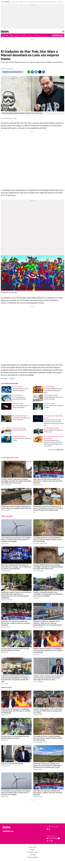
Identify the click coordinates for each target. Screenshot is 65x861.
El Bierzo (44, 35)
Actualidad (5, 35)
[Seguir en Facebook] (51, 838)
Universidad (36, 35)
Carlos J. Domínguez (6, 485)
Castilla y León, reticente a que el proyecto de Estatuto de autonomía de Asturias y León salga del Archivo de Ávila (48, 678)
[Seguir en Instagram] (56, 838)
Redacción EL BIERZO (6, 599)
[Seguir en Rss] (52, 840)
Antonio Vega (4, 543)
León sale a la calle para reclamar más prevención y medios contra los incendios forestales (47, 481)
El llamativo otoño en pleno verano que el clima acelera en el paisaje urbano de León (16, 507)
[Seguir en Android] (47, 829)
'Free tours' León (22, 1)
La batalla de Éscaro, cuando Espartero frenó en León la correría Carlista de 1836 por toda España (47, 539)
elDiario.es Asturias (38, 627)
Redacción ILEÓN (37, 485)
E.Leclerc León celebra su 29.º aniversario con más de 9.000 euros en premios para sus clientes (47, 711)
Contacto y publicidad (32, 857)
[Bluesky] (36, 71)
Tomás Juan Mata (5, 765)
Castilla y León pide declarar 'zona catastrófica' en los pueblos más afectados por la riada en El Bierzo (47, 594)
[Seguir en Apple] (49, 829)
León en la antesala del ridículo (12, 763)
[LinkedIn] (43, 71)
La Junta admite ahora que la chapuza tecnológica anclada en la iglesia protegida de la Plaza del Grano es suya (16, 481)
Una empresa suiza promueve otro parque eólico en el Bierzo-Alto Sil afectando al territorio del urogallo (16, 539)
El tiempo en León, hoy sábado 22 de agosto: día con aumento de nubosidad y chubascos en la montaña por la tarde (47, 765)
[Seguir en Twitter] (50, 838)
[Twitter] (39, 71)
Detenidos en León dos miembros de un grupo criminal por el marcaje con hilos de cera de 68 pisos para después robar (48, 508)
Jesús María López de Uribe (40, 543)
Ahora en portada (7, 516)
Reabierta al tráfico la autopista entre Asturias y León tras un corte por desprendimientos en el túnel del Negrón (47, 623)
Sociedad (23, 35)
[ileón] (11, 827)
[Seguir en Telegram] (54, 838)
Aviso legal (32, 854)
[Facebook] (32, 71)
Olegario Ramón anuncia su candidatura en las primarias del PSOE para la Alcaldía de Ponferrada (47, 650)
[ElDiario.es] (57, 35)
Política (12, 35)
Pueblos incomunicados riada (51, 1)
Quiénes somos (32, 847)
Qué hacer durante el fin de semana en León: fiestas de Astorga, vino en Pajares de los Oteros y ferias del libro (16, 567)
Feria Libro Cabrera (14, 1)
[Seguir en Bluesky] (47, 838)
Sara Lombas (4, 683)
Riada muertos (61, 1)
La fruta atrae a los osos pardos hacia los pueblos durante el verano (15, 649)
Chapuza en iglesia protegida (31, 1)
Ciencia (30, 35)
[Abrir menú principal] (63, 31)
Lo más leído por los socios (9, 457)
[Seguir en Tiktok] (47, 840)
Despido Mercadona (42, 1)
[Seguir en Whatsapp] (49, 840)
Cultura (17, 35)
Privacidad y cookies (32, 852)
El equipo (32, 849)
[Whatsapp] (28, 71)
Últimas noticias (6, 687)
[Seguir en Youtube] (59, 838)
